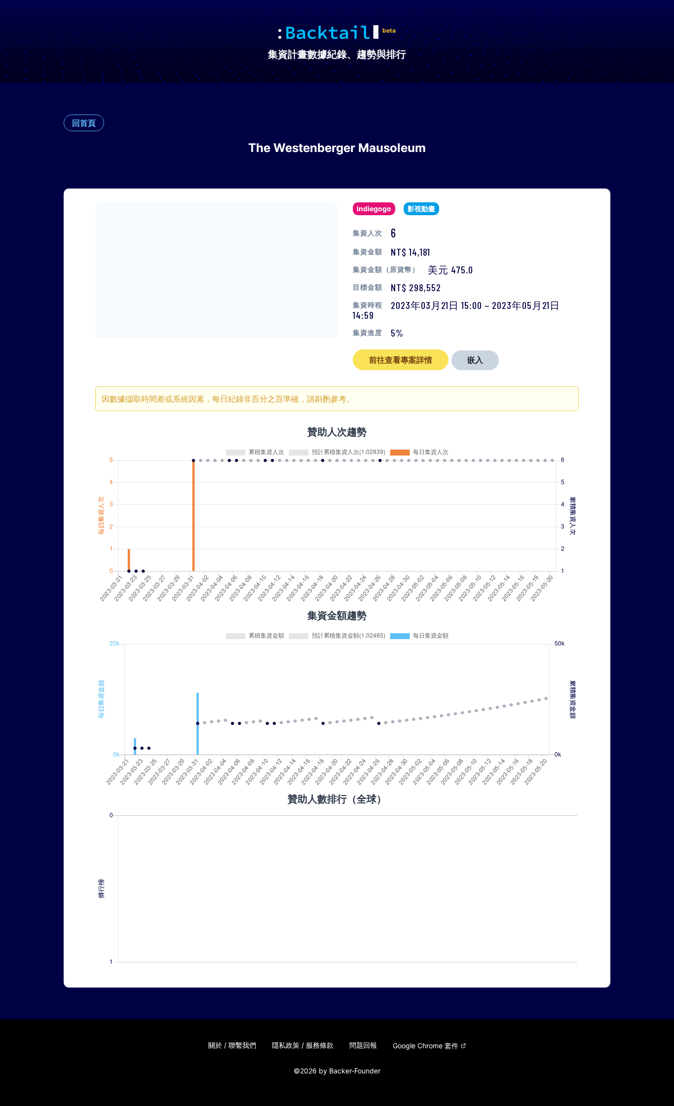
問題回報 (363, 1045)
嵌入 (475, 360)
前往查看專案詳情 (400, 360)
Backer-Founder (354, 1071)
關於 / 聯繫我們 (232, 1045)
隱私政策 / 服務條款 (303, 1045)
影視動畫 (421, 208)
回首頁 (84, 123)
